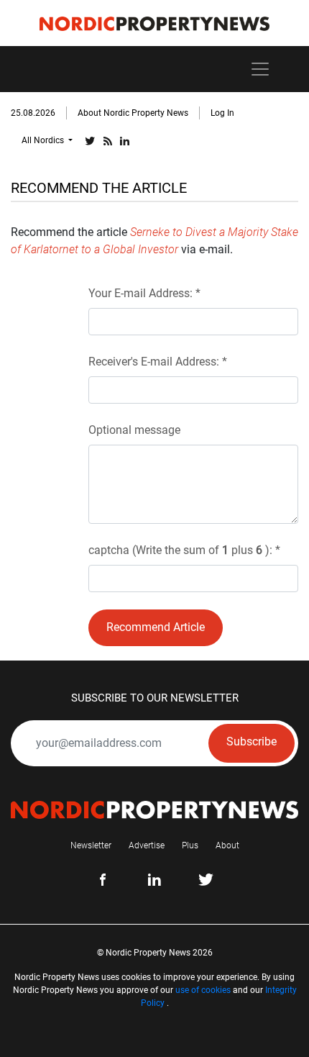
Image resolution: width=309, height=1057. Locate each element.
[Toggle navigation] (260, 69)
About (227, 845)
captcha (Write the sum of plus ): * (184, 550)
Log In (222, 113)
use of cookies (203, 990)
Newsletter (90, 845)
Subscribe (251, 741)
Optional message (134, 430)
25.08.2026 (33, 113)
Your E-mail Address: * (144, 293)
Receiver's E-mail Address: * (157, 361)
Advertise (147, 845)
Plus (190, 845)
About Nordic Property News (133, 113)
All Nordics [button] (44, 140)
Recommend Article (155, 627)
